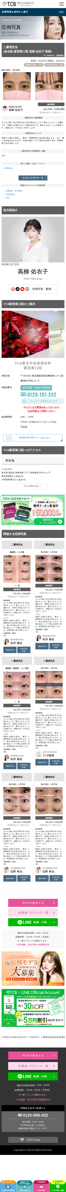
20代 (7, 198)
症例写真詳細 (24, 650)
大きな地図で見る (31, 486)
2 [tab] (19, 585)
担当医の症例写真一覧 (33, 178)
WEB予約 (32, 411)
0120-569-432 (35, 1115)
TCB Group (33, 1139)
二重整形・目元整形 (13, 191)
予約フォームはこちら (34, 438)
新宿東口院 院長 (15, 107)
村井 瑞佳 (16, 643)
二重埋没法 (8, 168)
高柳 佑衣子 (16, 110)
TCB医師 (48, 755)
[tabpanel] (17, 567)
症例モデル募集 (8, 1190)
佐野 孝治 (16, 871)
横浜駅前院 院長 (17, 640)
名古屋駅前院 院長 (18, 868)
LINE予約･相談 (58, 1190)
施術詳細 (10, 650)
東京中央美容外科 (50, 752)
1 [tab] (15, 585)
